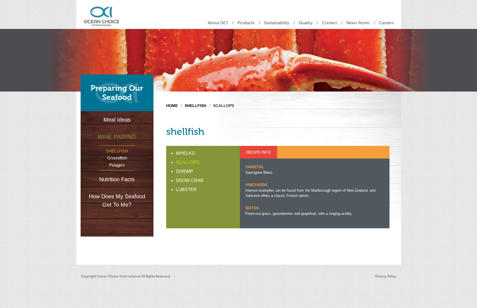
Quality (305, 23)
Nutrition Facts (117, 179)
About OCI (218, 23)
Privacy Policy (385, 276)
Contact (329, 23)
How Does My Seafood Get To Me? (117, 200)
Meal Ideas (117, 120)
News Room (358, 23)
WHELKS (185, 153)
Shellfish (117, 151)
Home (172, 105)
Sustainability (276, 23)
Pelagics (117, 165)
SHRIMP (184, 171)
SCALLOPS (188, 162)
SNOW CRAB (189, 180)
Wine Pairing (117, 137)
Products (246, 23)
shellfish (195, 105)
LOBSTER (186, 189)
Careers (386, 23)
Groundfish (117, 158)
